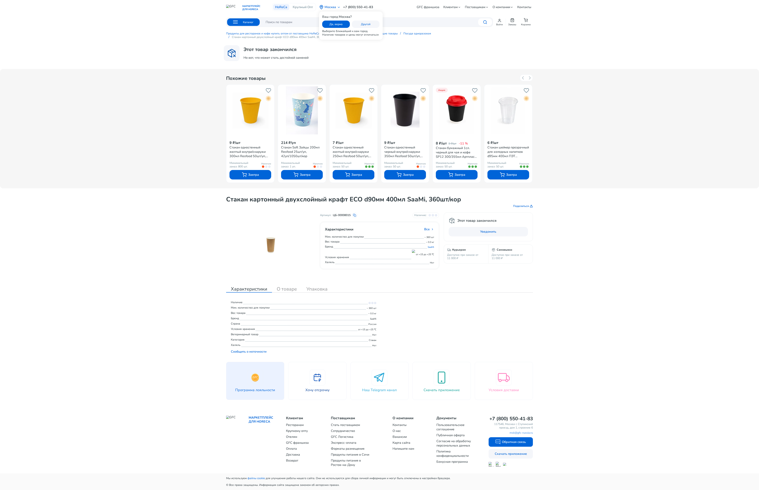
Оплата (291, 449)
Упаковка (317, 289)
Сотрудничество (343, 431)
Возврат (292, 460)
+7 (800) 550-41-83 (358, 7)
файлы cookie (256, 478)
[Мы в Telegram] (498, 464)
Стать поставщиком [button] (345, 425)
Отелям (291, 437)
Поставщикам (475, 7)
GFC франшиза (428, 7)
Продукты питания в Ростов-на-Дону (346, 462)
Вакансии (400, 437)
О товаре (287, 289)
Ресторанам (295, 425)
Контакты (524, 7)
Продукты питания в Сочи (350, 454)
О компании (501, 7)
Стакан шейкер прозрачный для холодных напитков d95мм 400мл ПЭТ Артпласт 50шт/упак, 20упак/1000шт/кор (508, 152)
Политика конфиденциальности (452, 453)
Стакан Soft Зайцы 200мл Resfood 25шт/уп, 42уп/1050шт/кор (300, 151)
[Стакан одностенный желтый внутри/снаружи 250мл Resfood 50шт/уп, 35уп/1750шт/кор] (353, 110)
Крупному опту (297, 431)
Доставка (293, 454)
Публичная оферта (450, 435)
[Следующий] (529, 78)
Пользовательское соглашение (450, 427)
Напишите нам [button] (403, 449)
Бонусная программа (452, 462)
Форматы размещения (347, 449)
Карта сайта (401, 443)
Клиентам (450, 7)
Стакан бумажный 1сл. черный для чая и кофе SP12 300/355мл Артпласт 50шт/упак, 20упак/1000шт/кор (457, 152)
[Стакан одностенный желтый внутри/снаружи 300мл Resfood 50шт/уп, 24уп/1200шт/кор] (250, 110)
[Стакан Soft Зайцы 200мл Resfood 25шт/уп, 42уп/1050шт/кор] (302, 110)
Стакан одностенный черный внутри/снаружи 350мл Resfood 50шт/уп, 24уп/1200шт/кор (402, 152)
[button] (499, 22)
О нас (397, 431)
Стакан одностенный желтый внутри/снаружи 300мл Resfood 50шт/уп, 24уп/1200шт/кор (247, 152)
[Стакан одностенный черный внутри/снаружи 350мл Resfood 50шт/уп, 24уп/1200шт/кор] (405, 110)
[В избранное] (268, 90)
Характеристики (249, 289)
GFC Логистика (342, 437)
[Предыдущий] (523, 78)
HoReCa (281, 7)
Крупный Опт (303, 7)
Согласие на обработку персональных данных (453, 443)
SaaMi (431, 247)
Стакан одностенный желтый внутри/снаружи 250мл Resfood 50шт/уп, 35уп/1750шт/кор (351, 152)
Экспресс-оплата (343, 443)
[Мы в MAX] (491, 464)
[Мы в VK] (505, 464)
